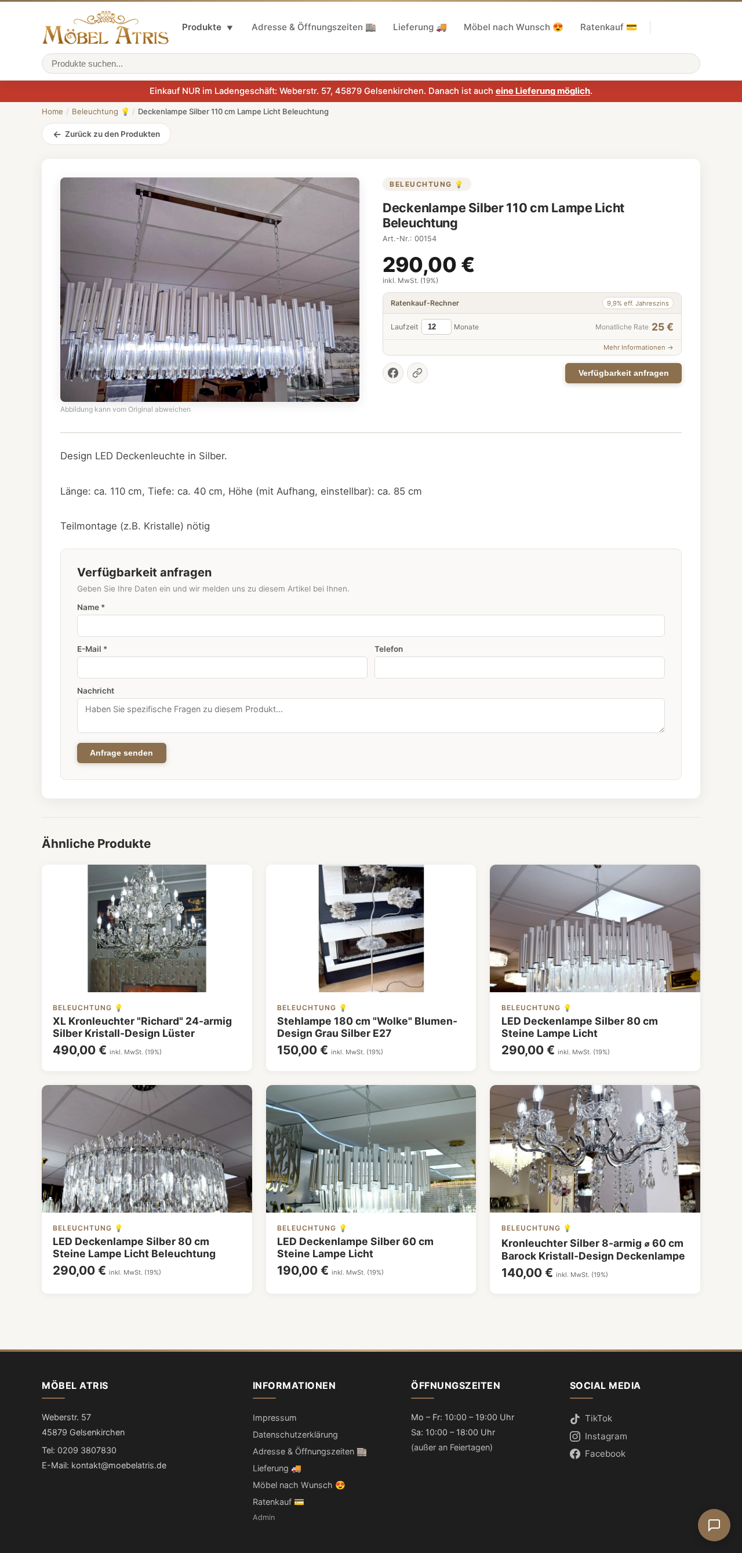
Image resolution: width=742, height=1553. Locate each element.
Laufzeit (405, 326)
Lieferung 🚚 (420, 26)
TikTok (598, 1418)
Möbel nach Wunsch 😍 (513, 26)
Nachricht (95, 690)
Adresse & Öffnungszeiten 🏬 (314, 26)
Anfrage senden (121, 752)
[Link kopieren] (417, 372)
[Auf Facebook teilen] (393, 372)
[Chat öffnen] (714, 1525)
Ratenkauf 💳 (608, 26)
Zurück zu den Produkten (112, 134)
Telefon (388, 649)
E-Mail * (92, 649)
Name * (91, 607)
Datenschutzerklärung (295, 1434)
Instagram (606, 1436)
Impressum (275, 1418)
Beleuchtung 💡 (101, 111)
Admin (264, 1517)
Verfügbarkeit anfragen (624, 373)
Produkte (207, 26)
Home (52, 111)
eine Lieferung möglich (543, 91)
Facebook (605, 1453)
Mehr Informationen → (638, 347)
